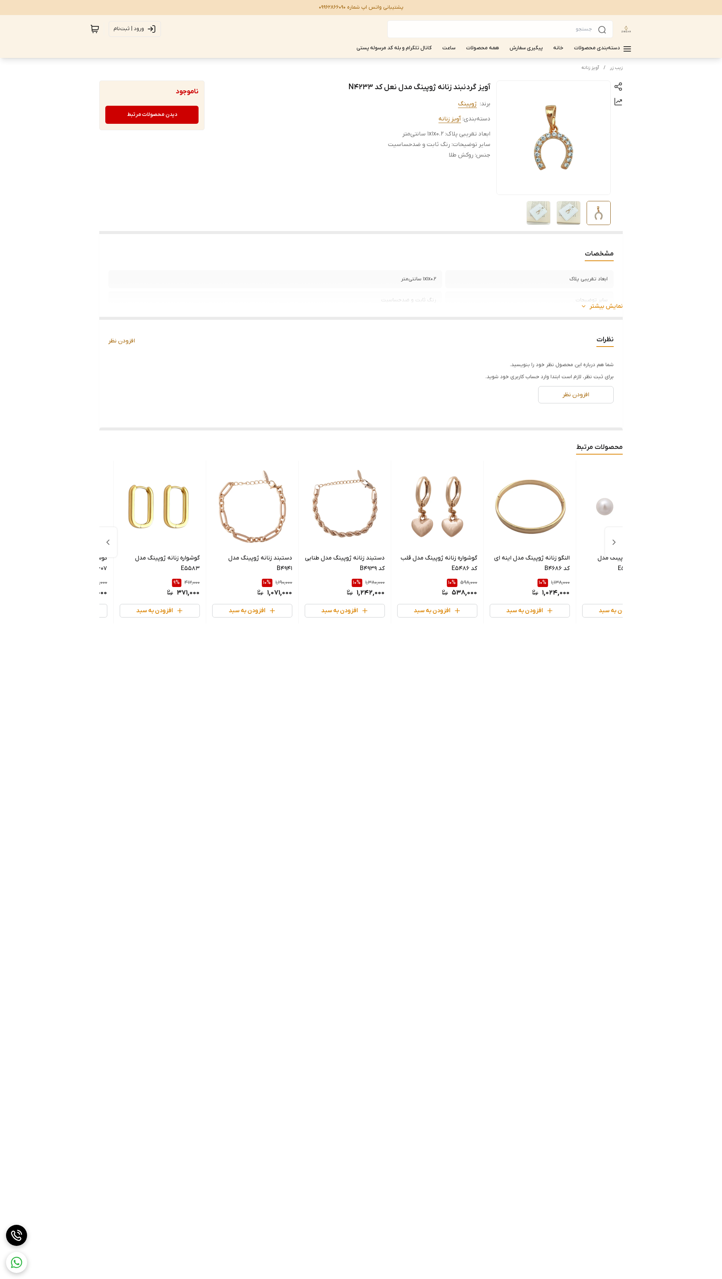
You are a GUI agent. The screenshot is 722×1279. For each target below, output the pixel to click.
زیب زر (616, 68)
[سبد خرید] (94, 28)
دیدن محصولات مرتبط (152, 114)
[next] (108, 542)
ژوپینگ (467, 104)
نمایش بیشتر (606, 306)
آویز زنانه (590, 68)
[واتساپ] (16, 1262)
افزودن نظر (121, 341)
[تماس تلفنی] (16, 1235)
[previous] (614, 542)
